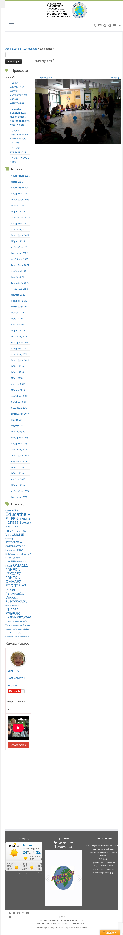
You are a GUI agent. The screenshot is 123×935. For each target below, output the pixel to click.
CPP (15, 510)
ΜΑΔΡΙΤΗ (10, 561)
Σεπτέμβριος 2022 (20, 235)
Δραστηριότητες (14, 546)
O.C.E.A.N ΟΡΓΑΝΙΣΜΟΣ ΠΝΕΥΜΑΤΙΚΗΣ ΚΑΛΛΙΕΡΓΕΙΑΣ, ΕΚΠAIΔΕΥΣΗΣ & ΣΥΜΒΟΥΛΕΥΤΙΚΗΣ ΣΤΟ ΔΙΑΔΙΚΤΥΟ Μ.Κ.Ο (61, 922)
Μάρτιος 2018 (18, 390)
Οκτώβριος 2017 (19, 408)
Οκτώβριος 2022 (19, 229)
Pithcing (17, 531)
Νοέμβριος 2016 (19, 443)
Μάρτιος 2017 (18, 425)
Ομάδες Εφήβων (12, 605)
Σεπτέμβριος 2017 (20, 413)
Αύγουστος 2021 (19, 271)
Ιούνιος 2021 (17, 277)
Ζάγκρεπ (18, 554)
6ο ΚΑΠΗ (9, 511)
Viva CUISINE (14, 534)
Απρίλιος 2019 (18, 324)
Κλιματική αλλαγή (12, 558)
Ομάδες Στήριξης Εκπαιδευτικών (18, 613)
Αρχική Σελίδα (13, 48)
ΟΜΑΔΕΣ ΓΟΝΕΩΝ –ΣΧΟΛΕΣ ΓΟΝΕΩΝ (16, 571)
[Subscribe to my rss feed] (96, 25)
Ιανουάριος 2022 (19, 253)
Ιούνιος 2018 (17, 372)
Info (9, 709)
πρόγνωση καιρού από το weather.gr (29, 873)
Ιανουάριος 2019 (19, 336)
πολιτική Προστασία (20, 637)
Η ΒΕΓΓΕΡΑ (26, 554)
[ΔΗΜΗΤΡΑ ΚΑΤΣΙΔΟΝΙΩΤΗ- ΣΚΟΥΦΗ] (18, 658)
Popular (21, 701)
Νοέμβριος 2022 (19, 223)
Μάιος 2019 (17, 318)
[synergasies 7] (78, 111)
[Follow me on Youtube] (116, 25)
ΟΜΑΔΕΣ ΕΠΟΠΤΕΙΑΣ (16, 583)
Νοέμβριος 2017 (19, 402)
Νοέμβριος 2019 (19, 300)
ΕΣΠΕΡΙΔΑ (9, 554)
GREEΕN (20, 527)
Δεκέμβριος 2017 (19, 396)
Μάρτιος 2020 (18, 294)
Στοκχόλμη (24, 621)
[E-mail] (100, 25)
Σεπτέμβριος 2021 (20, 265)
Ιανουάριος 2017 (19, 431)
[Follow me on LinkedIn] (11, 917)
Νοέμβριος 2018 (19, 348)
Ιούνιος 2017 (17, 419)
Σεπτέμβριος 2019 (20, 306)
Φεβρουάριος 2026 (20, 175)
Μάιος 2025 (17, 181)
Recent (10, 701)
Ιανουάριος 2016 (19, 497)
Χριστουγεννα (11, 625)
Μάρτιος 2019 (18, 330)
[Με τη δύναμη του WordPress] (53, 927)
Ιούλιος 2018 (17, 366)
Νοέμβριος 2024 (19, 193)
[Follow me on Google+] (110, 25)
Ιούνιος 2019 (17, 312)
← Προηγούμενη (43, 77)
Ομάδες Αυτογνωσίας (16, 599)
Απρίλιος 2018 (18, 384)
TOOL (23, 531)
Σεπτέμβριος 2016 (20, 455)
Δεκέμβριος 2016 (19, 437)
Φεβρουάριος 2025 (20, 187)
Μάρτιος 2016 (18, 485)
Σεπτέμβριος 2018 (20, 360)
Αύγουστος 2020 (19, 289)
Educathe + (18, 514)
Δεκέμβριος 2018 (19, 342)
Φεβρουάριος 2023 (20, 217)
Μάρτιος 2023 (18, 211)
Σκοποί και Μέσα (12, 621)
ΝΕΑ (18, 562)
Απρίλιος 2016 (18, 479)
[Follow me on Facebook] (105, 25)
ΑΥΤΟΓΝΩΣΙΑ (13, 542)
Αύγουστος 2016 (19, 461)
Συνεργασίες (30, 48)
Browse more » (18, 744)
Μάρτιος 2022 (18, 241)
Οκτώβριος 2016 (19, 449)
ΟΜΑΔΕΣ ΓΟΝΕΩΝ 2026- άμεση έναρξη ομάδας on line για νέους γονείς (20, 116)
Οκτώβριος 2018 (19, 354)
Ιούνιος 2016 (17, 473)
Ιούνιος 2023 (17, 205)
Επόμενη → (115, 77)
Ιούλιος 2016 (17, 467)
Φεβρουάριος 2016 (20, 491)
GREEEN (14, 523)
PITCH (9, 530)
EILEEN (11, 518)
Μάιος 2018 (17, 378)
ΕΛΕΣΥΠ (20, 550)
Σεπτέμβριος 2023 (20, 199)
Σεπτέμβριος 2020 (20, 283)
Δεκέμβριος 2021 (19, 259)
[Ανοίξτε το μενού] (11, 25)
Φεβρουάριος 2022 (20, 247)
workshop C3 (10, 539)
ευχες (19, 625)
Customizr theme (79, 927)
